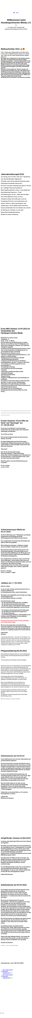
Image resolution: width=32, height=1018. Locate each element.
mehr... (3, 750)
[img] (16, 5)
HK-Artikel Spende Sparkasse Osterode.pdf (8, 971)
